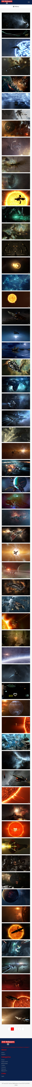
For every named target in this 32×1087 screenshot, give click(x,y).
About (2, 1052)
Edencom (3, 1069)
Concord (3, 1067)
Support (3, 1054)
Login (2, 1076)
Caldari (3, 1065)
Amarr (3, 1060)
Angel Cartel (4, 1061)
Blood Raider (4, 1063)
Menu (17, 6)
